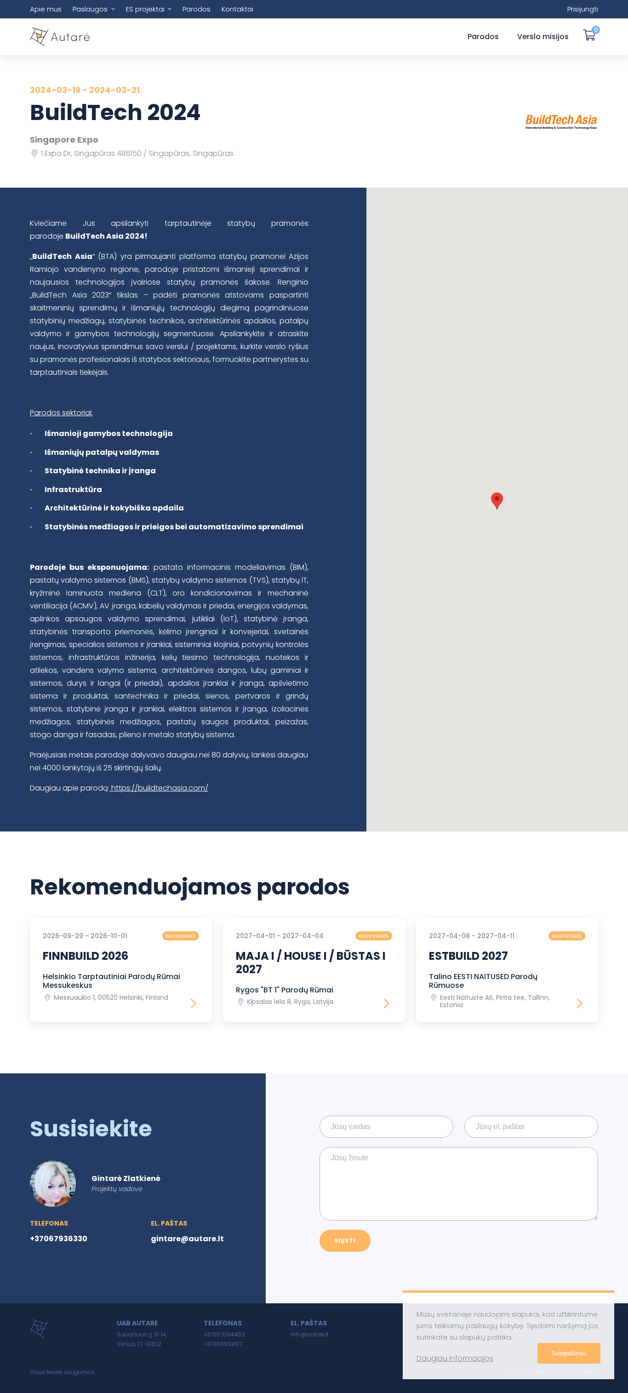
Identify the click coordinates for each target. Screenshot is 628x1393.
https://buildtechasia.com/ (158, 788)
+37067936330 (58, 1238)
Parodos (197, 9)
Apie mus (46, 9)
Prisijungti (582, 9)
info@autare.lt (310, 1334)
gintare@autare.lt (187, 1238)
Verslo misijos (543, 36)
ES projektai (145, 9)
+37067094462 (224, 1334)
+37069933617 (223, 1344)
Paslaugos (90, 9)
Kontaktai (237, 9)
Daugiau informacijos (455, 1358)
